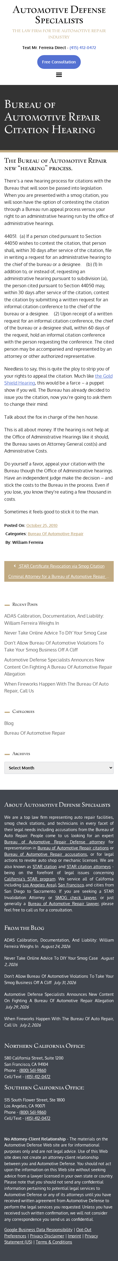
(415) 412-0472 (83, 47)
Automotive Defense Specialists (59, 14)
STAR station (45, 866)
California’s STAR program (29, 878)
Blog (8, 723)
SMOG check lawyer (75, 897)
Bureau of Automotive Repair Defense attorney (54, 841)
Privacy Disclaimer (47, 1235)
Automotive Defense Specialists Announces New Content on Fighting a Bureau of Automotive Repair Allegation (58, 667)
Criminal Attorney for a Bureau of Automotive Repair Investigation (61, 576)
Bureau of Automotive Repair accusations (45, 854)
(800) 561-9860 (32, 1070)
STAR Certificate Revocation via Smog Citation (61, 566)
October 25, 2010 (42, 525)
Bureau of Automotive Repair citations (73, 847)
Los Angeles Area (39, 884)
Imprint (74, 1235)
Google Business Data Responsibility (38, 1229)
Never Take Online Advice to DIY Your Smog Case (55, 633)
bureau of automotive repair (55, 533)
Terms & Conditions (54, 1241)
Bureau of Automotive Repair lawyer (63, 903)
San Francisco (71, 884)
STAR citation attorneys (89, 866)
